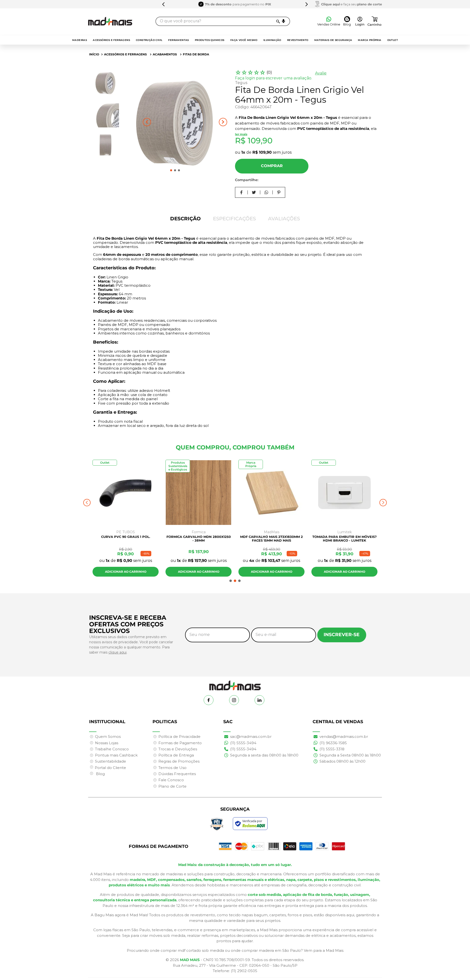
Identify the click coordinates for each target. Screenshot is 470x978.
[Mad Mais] (235, 684)
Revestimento (297, 40)
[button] (283, 21)
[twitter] (254, 192)
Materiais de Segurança (333, 40)
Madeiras (79, 40)
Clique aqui (330, 4)
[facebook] (241, 192)
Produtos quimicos (209, 40)
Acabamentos (165, 54)
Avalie (321, 73)
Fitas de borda (196, 54)
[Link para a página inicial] (94, 54)
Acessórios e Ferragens (111, 40)
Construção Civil (149, 40)
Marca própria (369, 40)
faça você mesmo (244, 40)
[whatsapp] (266, 192)
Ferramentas (178, 40)
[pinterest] (279, 192)
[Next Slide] (306, 4)
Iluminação (272, 40)
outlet (392, 40)
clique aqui (117, 652)
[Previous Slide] (163, 4)
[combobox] (222, 21)
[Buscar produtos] (278, 21)
